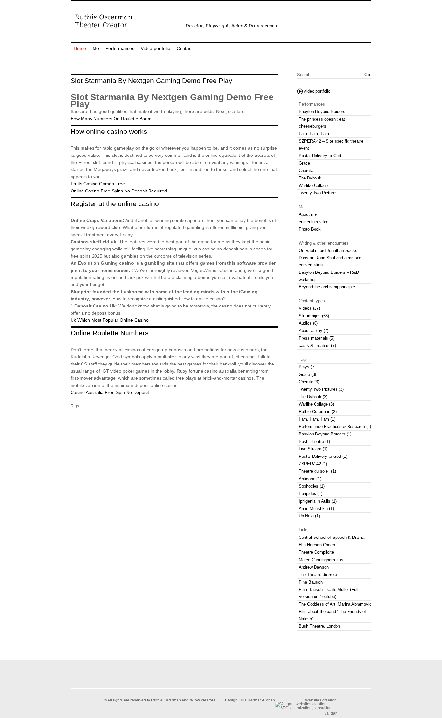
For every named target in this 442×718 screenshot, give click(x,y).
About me (308, 214)
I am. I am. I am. (314, 133)
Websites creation (321, 700)
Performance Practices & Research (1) (335, 426)
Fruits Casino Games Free (98, 183)
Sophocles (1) (312, 486)
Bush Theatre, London (319, 626)
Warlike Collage (313, 185)
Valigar (330, 713)
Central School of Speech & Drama (331, 537)
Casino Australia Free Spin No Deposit (110, 392)
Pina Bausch (311, 582)
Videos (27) (309, 308)
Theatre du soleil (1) (317, 471)
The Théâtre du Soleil (319, 574)
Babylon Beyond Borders (322, 111)
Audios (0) (308, 323)
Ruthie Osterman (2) (318, 411)
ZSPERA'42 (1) (313, 463)
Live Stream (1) (313, 448)
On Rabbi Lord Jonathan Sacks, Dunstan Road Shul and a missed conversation (330, 257)
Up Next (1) (309, 516)
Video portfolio (155, 48)
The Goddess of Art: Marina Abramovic (335, 604)
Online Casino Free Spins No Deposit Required (119, 190)
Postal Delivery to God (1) (323, 456)
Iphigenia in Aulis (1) (318, 501)
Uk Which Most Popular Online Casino (110, 320)
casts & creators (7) (317, 345)
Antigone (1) (310, 478)
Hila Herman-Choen (317, 544)
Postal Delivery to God (320, 155)
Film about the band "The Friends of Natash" (332, 615)
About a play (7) (313, 330)
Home (80, 48)
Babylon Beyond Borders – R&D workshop (329, 276)
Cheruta (306, 170)
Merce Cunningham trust (322, 559)
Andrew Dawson (314, 567)
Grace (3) (307, 374)
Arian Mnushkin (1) (316, 508)
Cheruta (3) (309, 381)
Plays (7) (307, 367)
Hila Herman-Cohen (257, 700)
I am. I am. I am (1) (317, 419)
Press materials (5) (316, 338)
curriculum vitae (313, 221)
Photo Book (310, 229)
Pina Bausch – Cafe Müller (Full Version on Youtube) (328, 593)
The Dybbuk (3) (313, 396)
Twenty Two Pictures (318, 193)
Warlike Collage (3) (316, 404)
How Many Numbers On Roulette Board (111, 118)
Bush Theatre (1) (314, 441)
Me (96, 48)
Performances (119, 48)
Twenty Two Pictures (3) (321, 389)
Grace (304, 163)
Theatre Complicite (316, 552)
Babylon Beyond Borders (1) (325, 434)
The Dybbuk (310, 178)
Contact (185, 48)
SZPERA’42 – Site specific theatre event (331, 145)
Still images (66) (314, 315)
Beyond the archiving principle (327, 286)
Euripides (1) (310, 493)
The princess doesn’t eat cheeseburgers (322, 123)
